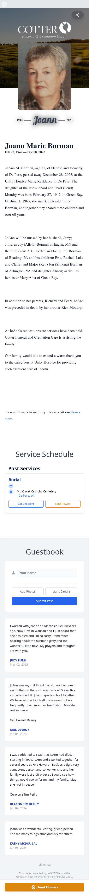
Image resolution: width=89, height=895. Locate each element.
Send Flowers (63, 504)
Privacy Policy (33, 876)
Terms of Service (55, 876)
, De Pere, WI (26, 495)
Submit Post (44, 601)
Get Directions (26, 504)
